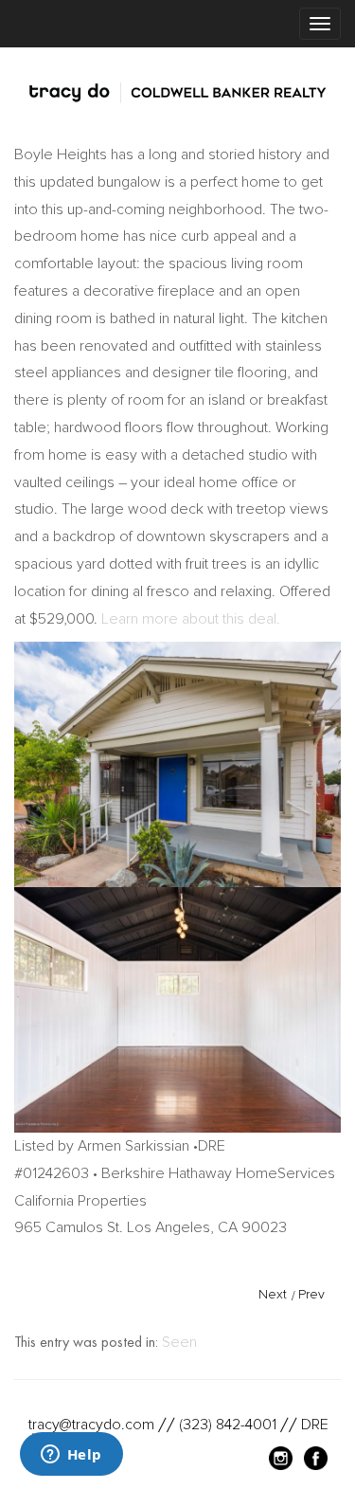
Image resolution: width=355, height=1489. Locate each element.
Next (272, 1294)
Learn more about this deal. (190, 618)
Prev (311, 1294)
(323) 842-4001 (227, 1424)
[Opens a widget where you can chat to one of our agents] (71, 1456)
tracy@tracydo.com (91, 1424)
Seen (179, 1342)
